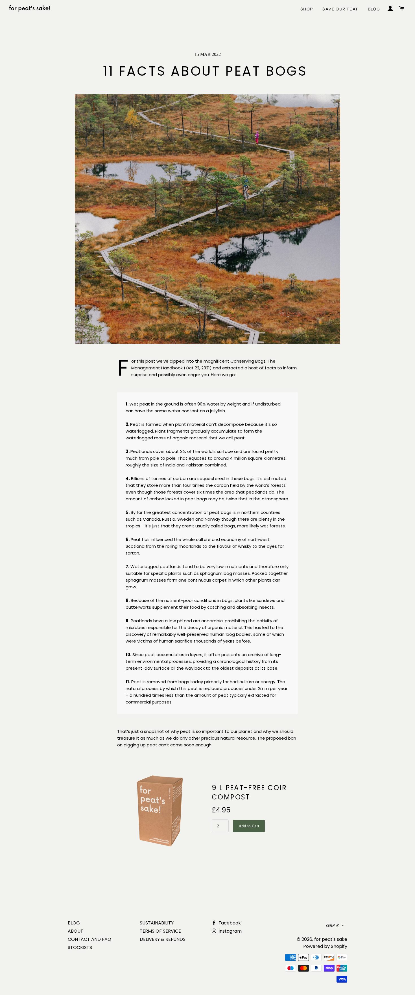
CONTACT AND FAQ (89, 939)
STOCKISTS (80, 947)
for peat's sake (330, 939)
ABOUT (75, 931)
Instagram (229, 931)
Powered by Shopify (325, 946)
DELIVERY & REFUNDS (162, 939)
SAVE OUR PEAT (340, 9)
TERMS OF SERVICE (160, 931)
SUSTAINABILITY (157, 923)
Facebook (229, 923)
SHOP (306, 9)
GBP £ (332, 925)
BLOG (374, 9)
